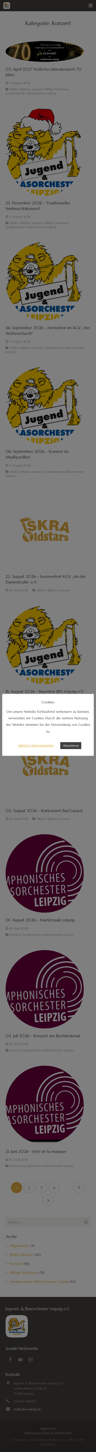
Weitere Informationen (36, 745)
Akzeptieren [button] (71, 746)
